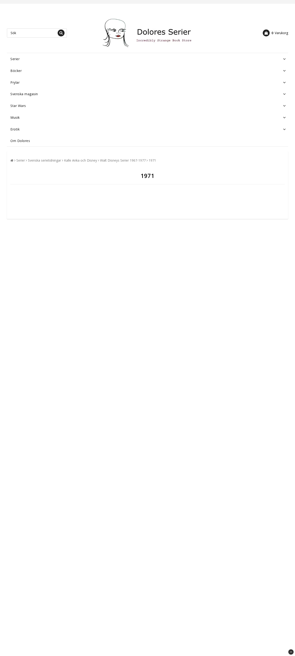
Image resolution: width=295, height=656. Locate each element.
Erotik (15, 129)
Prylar (15, 82)
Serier (15, 59)
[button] (275, 33)
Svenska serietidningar (44, 160)
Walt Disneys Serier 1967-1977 (123, 160)
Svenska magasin (24, 94)
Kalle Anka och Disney (80, 160)
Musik (15, 117)
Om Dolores (20, 141)
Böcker (16, 70)
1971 (152, 160)
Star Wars (18, 105)
